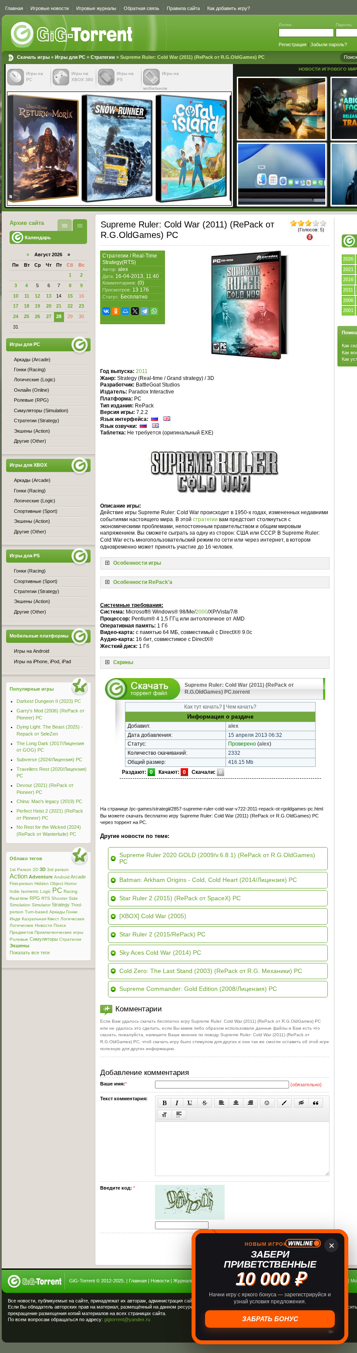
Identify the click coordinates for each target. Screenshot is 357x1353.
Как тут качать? (203, 707)
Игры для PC (70, 57)
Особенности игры (137, 563)
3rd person (58, 869)
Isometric (30, 891)
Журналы (183, 1280)
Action (18, 876)
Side (73, 898)
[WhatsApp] (154, 311)
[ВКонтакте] (106, 311)
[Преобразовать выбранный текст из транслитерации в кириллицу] (164, 1114)
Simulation (20, 904)
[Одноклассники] (116, 311)
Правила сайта (183, 8)
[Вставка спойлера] (179, 1114)
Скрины (123, 662)
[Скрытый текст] (301, 1103)
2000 (201, 612)
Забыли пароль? (328, 44)
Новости (43, 925)
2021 (348, 269)
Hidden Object (48, 883)
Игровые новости (49, 8)
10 (15, 295)
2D (35, 869)
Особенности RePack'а (142, 582)
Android (62, 877)
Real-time (19, 898)
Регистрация (292, 44)
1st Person (20, 869)
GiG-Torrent (82, 1280)
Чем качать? (241, 707)
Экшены (19, 945)
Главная (14, 8)
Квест (53, 918)
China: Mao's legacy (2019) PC (49, 801)
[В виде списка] (64, 225)
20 (48, 306)
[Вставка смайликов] (267, 1103)
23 (81, 306)
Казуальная (34, 918)
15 (70, 295)
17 (15, 306)
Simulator (41, 904)
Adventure (41, 876)
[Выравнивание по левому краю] (221, 1103)
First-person (21, 883)
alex (123, 269)
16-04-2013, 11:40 (137, 276)
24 (15, 316)
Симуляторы (44, 939)
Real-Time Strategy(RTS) (129, 259)
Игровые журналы (96, 8)
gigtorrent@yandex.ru (127, 1319)
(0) (141, 283)
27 (48, 316)
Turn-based (36, 911)
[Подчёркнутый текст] (190, 1103)
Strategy (61, 904)
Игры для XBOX (28, 465)
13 (48, 295)
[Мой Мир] (125, 311)
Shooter (59, 898)
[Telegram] (144, 311)
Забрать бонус (270, 1318)
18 (26, 306)
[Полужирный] (164, 1103)
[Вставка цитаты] (315, 1103)
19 (37, 306)
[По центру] (236, 1103)
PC (57, 890)
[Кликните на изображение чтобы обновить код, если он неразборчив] (190, 1218)
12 (37, 295)
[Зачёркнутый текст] (204, 1103)
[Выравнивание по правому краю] (250, 1103)
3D (43, 869)
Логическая (72, 918)
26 (37, 316)
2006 (348, 300)
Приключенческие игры (58, 932)
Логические (22, 925)
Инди (15, 918)
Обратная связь (141, 8)
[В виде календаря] (80, 225)
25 (26, 316)
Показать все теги (30, 952)
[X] (135, 311)
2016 (348, 279)
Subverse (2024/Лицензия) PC (49, 759)
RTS (45, 898)
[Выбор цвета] (284, 1103)
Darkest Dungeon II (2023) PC (49, 701)
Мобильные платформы (39, 635)
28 (58, 316)
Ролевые (19, 939)
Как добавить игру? (228, 8)
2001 (348, 310)
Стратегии (103, 57)
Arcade (78, 876)
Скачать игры (72, 35)
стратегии (205, 519)
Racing (70, 891)
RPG (35, 898)
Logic (45, 891)
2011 (348, 289)
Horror (70, 883)
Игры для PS (25, 555)
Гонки (71, 911)
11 (26, 295)
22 (70, 306)
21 (58, 306)
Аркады (57, 911)
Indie (15, 891)
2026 (348, 258)
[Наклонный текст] (177, 1103)
